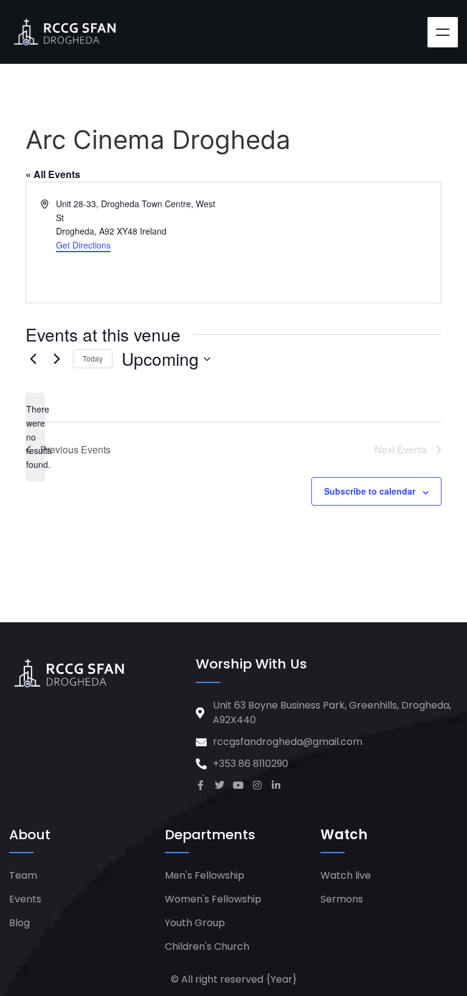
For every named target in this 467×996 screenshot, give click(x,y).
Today (93, 358)
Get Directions (83, 245)
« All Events (53, 174)
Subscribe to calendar (369, 491)
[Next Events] (56, 359)
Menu (442, 32)
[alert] (35, 437)
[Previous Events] (33, 359)
